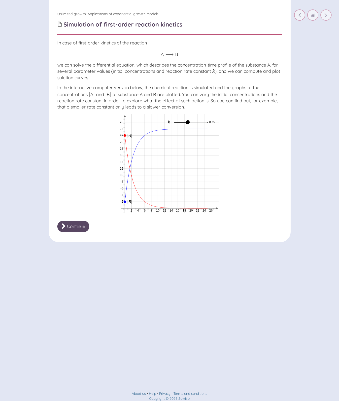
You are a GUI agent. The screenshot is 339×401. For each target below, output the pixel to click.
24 (204, 210)
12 (164, 210)
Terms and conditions (190, 393)
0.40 (212, 122)
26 (211, 210)
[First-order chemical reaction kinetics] (326, 15)
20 (191, 210)
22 (197, 210)
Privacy (164, 393)
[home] (312, 15)
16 (177, 210)
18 (184, 210)
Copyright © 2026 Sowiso (169, 398)
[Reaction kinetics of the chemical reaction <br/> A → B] (299, 15)
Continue (75, 226)
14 (171, 210)
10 (158, 210)
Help (152, 393)
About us (139, 393)
